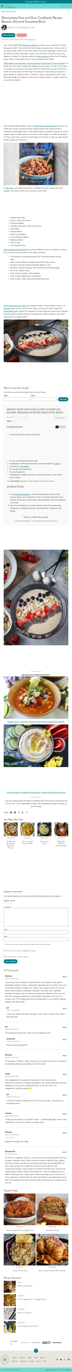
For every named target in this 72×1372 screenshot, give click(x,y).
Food (36, 1357)
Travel (29, 1357)
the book (9, 188)
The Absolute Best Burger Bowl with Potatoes (10, 844)
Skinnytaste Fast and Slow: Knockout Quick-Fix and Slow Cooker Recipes (34, 63)
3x (64, 427)
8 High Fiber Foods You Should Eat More (61, 843)
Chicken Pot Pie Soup (19, 1270)
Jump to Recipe (8, 35)
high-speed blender (22, 494)
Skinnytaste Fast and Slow (45, 126)
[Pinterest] (69, 1359)
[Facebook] (61, 1359)
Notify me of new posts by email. (16, 957)
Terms (55, 1369)
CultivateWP (67, 1369)
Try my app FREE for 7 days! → (36, 2)
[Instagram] (57, 1359)
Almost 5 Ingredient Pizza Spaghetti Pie (19, 1230)
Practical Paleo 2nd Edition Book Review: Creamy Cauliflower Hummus (36, 792)
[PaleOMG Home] (8, 6)
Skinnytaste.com (10, 311)
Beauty (42, 1357)
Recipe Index (11, 11)
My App (31, 1361)
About (38, 1361)
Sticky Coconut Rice (24, 1312)
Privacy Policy (49, 1369)
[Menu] (70, 6)
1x (57, 427)
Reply (65, 976)
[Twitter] (65, 1359)
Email (33, 395)
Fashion (22, 1357)
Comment (8, 907)
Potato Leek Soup (44, 842)
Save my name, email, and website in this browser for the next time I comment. (28, 944)
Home (3, 11)
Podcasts (23, 1361)
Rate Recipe (21, 35)
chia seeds (24, 466)
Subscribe (63, 399)
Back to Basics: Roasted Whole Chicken (52, 1270)
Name (6, 395)
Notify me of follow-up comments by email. (20, 951)
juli (10, 27)
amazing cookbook (30, 45)
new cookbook (43, 56)
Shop (44, 1361)
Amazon (7, 308)
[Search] (66, 6)
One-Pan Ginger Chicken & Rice (27, 842)
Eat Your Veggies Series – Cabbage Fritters (31, 1299)
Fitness (14, 1357)
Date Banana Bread (52, 1230)
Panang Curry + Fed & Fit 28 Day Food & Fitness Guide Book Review (36, 722)
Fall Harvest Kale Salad (24, 1286)
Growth (15, 1361)
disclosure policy (31, 39)
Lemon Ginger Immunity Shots (27, 1326)
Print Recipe (60, 418)
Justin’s (57, 464)
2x (61, 427)
